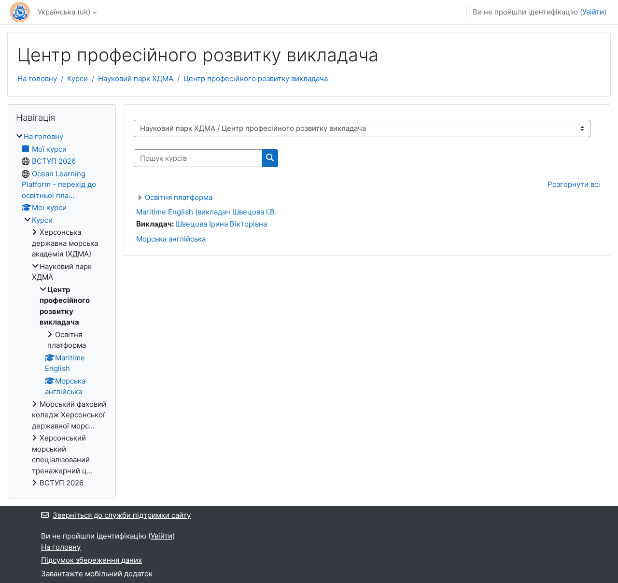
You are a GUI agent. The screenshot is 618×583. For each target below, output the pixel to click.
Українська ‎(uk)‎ (64, 11)
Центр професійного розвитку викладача (255, 78)
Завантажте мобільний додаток (97, 573)
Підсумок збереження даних (91, 560)
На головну (37, 78)
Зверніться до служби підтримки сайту (122, 515)
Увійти (593, 11)
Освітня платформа (178, 197)
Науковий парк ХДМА (135, 78)
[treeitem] (62, 310)
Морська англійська (171, 238)
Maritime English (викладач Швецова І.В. (206, 211)
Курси (77, 78)
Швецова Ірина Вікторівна (221, 223)
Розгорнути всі (574, 184)
